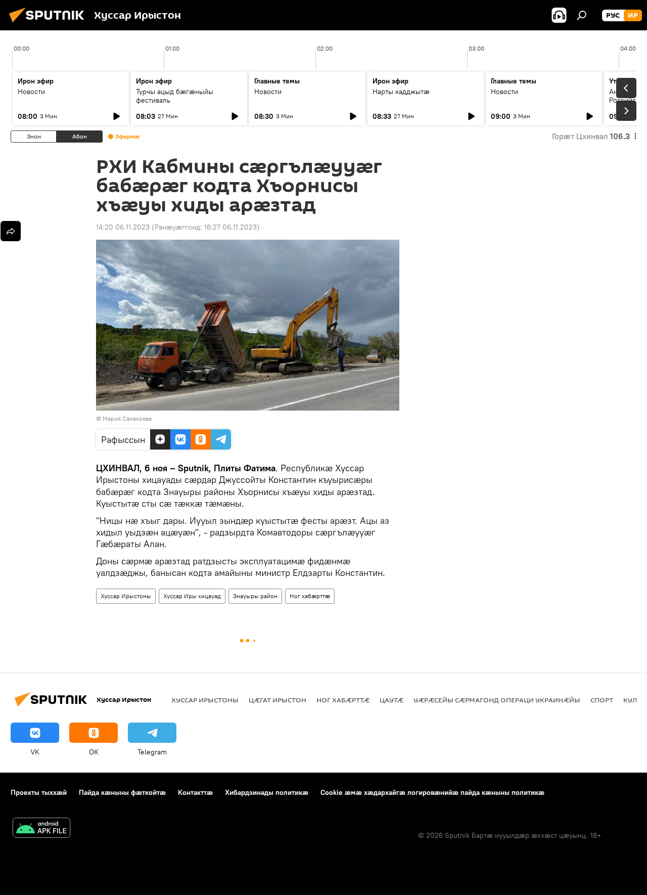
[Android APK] (41, 829)
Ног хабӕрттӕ (310, 596)
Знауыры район (255, 596)
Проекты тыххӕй (39, 792)
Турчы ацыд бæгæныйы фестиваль (174, 96)
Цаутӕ (391, 699)
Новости (31, 91)
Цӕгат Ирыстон (277, 699)
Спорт (601, 699)
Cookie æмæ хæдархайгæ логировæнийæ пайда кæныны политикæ (432, 792)
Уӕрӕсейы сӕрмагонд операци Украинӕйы (496, 699)
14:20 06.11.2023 (123, 227)
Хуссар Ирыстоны (126, 596)
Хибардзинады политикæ (266, 792)
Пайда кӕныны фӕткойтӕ (122, 792)
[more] (11, 231)
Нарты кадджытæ (401, 91)
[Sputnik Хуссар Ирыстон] (49, 23)
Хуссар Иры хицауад (192, 596)
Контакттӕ (195, 792)
